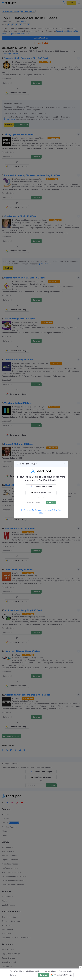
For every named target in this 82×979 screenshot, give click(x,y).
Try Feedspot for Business (31, 510)
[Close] (64, 464)
